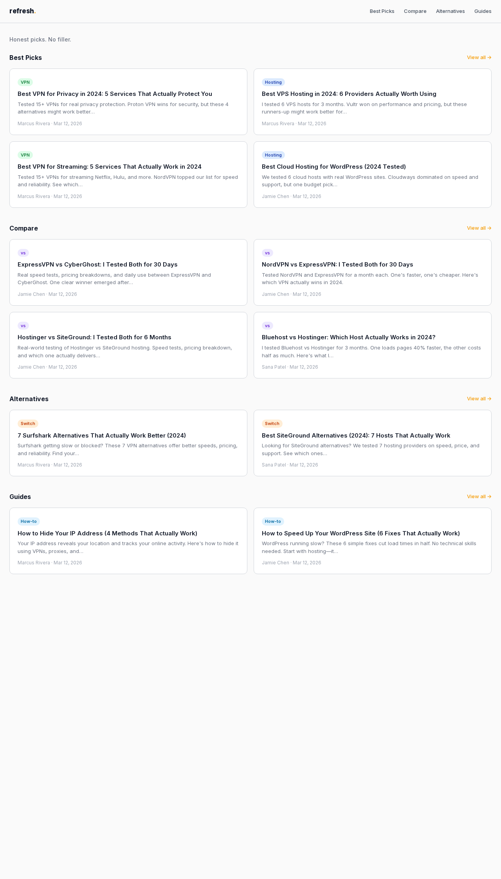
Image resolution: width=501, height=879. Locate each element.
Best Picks (382, 11)
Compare (415, 11)
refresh (22, 11)
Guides (483, 11)
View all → (479, 57)
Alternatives (450, 11)
